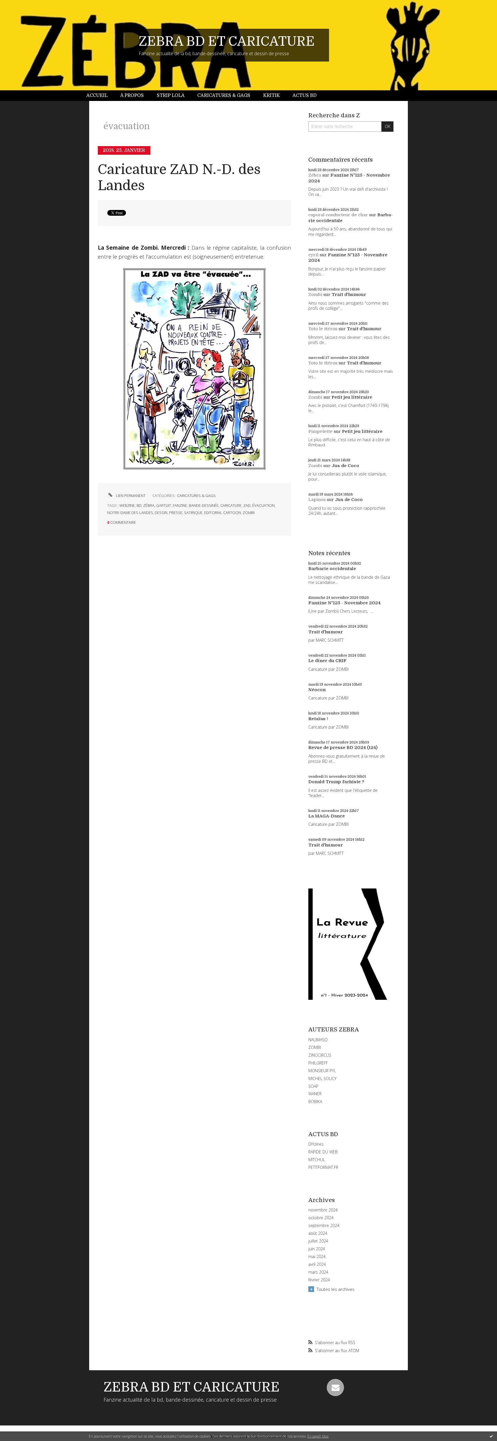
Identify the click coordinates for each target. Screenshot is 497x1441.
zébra (148, 505)
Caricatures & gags (223, 95)
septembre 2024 (323, 1225)
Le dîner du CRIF (327, 660)
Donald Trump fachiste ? (336, 781)
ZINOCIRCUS (319, 1055)
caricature (231, 505)
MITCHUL (316, 1159)
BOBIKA (315, 1101)
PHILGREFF (318, 1063)
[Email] (335, 1387)
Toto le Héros (322, 328)
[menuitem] (100, 95)
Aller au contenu (19, 5)
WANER (315, 1093)
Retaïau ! (318, 718)
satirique (193, 512)
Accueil (97, 95)
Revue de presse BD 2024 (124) (343, 747)
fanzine (180, 505)
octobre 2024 (321, 1217)
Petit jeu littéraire (352, 397)
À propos (132, 95)
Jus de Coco (345, 465)
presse (175, 512)
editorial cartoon (222, 512)
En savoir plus (317, 1436)
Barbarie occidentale (332, 568)
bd (139, 505)
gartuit (163, 505)
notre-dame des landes (130, 512)
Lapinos (317, 499)
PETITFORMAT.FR (323, 1167)
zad (247, 505)
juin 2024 (316, 1248)
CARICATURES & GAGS (196, 495)
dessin (161, 512)
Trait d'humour (349, 294)
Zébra (314, 175)
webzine (127, 505)
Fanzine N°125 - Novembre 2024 (344, 602)
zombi (249, 512)
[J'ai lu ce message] (491, 1436)
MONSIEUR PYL (322, 1070)
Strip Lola (171, 95)
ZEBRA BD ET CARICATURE (227, 41)
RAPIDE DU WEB (323, 1152)
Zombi (315, 294)
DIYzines (316, 1144)
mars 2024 (318, 1272)
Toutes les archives (336, 1289)
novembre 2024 (323, 1210)
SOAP (313, 1086)
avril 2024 (317, 1264)
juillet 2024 (318, 1241)
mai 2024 (317, 1256)
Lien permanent (130, 495)
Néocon (317, 689)
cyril (313, 254)
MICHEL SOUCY (322, 1078)
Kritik (271, 95)
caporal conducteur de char (338, 214)
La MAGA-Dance (326, 816)
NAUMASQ (318, 1039)
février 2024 (319, 1280)
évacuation (263, 505)
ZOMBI (314, 1047)
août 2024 (317, 1233)
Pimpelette (320, 431)
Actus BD (305, 95)
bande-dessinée (204, 505)
